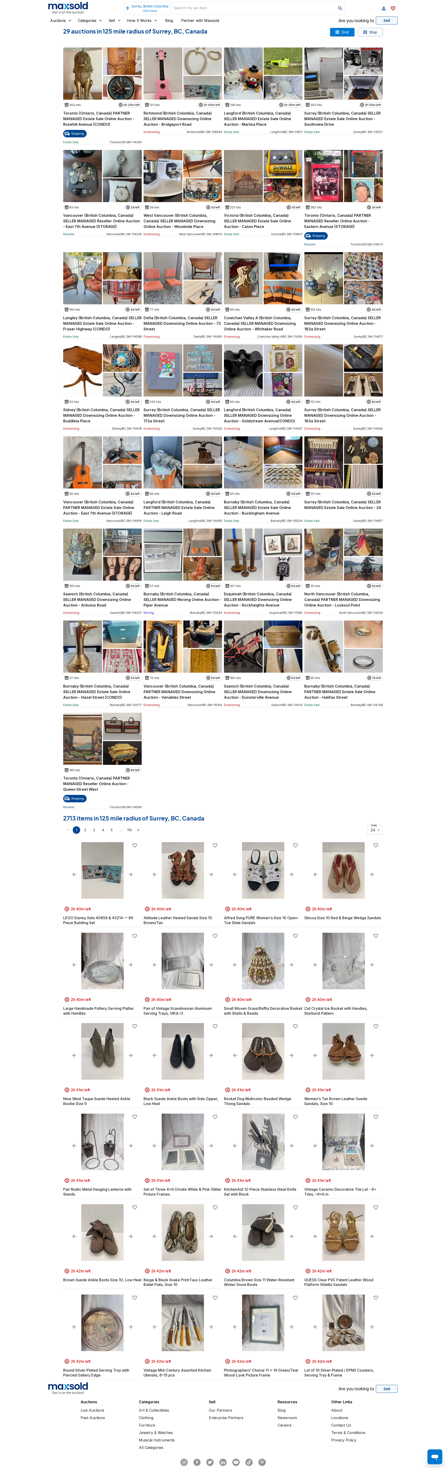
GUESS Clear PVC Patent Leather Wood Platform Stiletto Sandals (338, 1282)
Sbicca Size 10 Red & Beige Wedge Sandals (342, 917)
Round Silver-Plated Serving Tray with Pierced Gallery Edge (96, 1372)
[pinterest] (262, 1462)
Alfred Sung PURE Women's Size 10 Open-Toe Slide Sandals (261, 920)
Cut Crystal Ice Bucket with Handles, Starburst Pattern (335, 1011)
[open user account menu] (383, 8)
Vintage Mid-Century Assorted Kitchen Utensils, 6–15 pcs (177, 1372)
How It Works (139, 20)
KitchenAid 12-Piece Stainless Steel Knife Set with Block (260, 1192)
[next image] (130, 874)
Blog (169, 20)
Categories (87, 20)
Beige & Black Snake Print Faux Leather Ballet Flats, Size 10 (178, 1282)
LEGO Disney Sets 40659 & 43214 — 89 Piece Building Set (98, 920)
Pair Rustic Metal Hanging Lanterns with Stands (97, 1192)
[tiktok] (249, 1462)
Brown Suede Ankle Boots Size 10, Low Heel (102, 1280)
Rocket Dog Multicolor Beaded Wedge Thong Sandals (257, 1101)
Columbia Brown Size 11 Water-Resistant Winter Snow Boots (259, 1282)
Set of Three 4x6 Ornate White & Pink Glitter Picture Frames (182, 1192)
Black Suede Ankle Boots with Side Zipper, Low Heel (181, 1101)
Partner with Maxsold (200, 20)
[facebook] (197, 1462)
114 (129, 830)
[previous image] (74, 874)
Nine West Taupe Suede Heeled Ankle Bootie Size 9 (96, 1101)
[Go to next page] (138, 830)
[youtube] (236, 1462)
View (374, 825)
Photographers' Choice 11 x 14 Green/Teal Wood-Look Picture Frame (261, 1372)
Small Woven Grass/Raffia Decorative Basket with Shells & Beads (263, 1011)
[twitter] (210, 1462)
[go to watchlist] (393, 8)
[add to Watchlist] (134, 845)
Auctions (58, 20)
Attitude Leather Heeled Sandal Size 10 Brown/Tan (178, 920)
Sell (111, 20)
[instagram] (184, 1462)
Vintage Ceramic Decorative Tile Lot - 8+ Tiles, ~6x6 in (340, 1192)
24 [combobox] (373, 830)
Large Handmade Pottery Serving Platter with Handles (98, 1011)
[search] (340, 8)
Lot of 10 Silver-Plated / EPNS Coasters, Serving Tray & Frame (339, 1372)
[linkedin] (223, 1462)
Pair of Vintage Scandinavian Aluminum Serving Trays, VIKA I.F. (178, 1011)
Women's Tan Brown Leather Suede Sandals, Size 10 (335, 1101)
